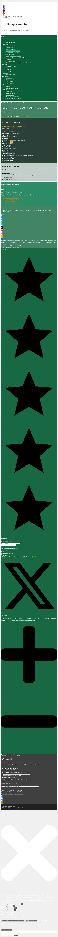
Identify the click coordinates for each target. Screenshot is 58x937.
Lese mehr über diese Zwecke (11, 918)
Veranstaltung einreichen (12, 88)
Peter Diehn (39, 242)
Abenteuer (6, 44)
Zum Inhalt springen (6, 1)
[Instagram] (29, 9)
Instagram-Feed (10, 83)
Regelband (8, 69)
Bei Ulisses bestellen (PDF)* (11, 198)
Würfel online (9, 78)
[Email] (29, 234)
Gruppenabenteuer (10, 49)
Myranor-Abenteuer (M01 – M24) (13, 61)
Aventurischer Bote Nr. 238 (10, 777)
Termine (8, 86)
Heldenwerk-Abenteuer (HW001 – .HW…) (15, 57)
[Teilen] (29, 239)
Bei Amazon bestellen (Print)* (12, 201)
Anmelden (3, 540)
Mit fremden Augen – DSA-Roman (12, 775)
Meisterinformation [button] (7, 177)
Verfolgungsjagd (21, 242)
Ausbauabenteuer (5, 242)
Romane (5, 73)
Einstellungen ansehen (19, 920)
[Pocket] (29, 232)
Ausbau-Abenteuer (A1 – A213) (13, 51)
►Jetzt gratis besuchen (16, 794)
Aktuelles (5, 40)
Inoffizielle (8, 59)
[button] (29, 853)
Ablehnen (10, 920)
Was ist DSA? (9, 91)
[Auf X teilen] (29, 614)
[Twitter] (29, 221)
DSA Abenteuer (52, 240)
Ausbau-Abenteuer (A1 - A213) (31, 240)
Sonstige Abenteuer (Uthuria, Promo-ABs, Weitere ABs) (18, 62)
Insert (16, 935)
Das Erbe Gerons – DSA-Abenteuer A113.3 (12, 247)
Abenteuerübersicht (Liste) (12, 45)
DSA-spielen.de (15, 24)
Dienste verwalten (8, 914)
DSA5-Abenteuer (10, 54)
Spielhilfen (8, 71)
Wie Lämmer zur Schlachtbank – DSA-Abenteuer (16, 772)
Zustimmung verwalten (6, 929)
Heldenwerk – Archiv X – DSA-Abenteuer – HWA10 (16, 774)
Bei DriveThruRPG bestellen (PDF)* (13, 199)
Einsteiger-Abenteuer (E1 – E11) (13, 56)
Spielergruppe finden (11, 79)
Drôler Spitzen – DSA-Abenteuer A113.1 (11, 245)
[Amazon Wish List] (29, 236)
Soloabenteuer (9, 47)
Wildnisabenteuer (31, 242)
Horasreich (13, 242)
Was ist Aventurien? (10, 93)
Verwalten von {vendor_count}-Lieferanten (14, 916)
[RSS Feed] (29, 14)
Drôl (44, 242)
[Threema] (29, 227)
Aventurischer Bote (10, 42)
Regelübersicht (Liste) (11, 66)
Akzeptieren (4, 920)
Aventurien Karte (10, 95)
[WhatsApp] (29, 223)
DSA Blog (5, 90)
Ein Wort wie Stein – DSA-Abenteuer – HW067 (15, 779)
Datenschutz (11, 806)
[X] (29, 11)
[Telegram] (29, 225)
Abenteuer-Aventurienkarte (12, 96)
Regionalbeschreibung (11, 67)
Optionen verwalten (8, 912)
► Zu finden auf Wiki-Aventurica (10, 179)
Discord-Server (9, 81)
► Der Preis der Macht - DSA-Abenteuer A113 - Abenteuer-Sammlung (19, 557)
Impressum (5, 806)
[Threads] (29, 7)
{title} (4, 923)
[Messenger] (29, 218)
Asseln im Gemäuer (6, 244)
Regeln (5, 64)
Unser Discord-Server (19, 16)
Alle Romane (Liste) (10, 74)
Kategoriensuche (5, 786)
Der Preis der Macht (40, 175)
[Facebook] (29, 6)
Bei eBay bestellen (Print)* (11, 203)
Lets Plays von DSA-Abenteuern (13, 98)
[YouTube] (29, 13)
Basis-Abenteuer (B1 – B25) (12, 52)
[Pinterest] (29, 230)
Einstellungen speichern (30, 920)
